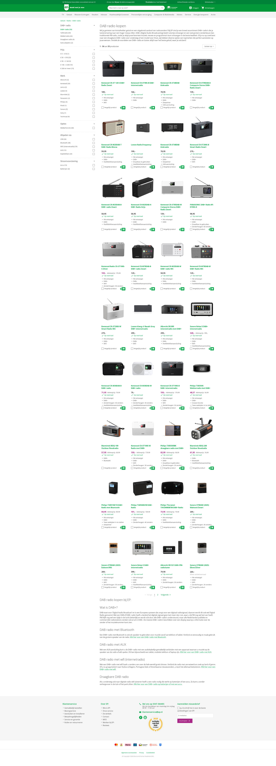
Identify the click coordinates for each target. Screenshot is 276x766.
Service (188, 14)
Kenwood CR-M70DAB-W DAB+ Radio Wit (200, 267)
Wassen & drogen (81, 14)
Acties (213, 14)
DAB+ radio (76, 21)
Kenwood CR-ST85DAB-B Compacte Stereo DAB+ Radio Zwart (200, 85)
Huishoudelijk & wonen (119, 14)
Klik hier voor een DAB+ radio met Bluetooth (148, 637)
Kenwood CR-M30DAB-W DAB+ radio (141, 387)
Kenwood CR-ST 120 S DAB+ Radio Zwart (113, 84)
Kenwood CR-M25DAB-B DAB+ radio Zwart (111, 205)
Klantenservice (70, 704)
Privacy (141, 753)
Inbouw (104, 14)
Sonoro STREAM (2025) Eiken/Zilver (199, 566)
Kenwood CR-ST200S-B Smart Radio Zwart (199, 145)
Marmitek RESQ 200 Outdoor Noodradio (198, 447)
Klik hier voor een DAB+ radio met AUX (195, 652)
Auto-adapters (66, 43)
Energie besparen (201, 14)
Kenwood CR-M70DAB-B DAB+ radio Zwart (141, 267)
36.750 (64, 2)
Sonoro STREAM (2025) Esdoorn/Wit (110, 566)
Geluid (69, 14)
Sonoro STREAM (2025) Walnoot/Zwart (199, 506)
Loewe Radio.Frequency (141, 144)
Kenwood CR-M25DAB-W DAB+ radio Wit (171, 267)
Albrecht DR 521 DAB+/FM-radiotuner (172, 566)
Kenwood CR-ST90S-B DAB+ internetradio (142, 84)
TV (63, 14)
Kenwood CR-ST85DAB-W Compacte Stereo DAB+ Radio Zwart (171, 207)
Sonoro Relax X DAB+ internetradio (199, 327)
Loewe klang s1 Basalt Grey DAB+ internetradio (143, 327)
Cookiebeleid (150, 753)
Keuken (95, 14)
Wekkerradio (66, 36)
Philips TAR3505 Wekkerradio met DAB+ (200, 387)
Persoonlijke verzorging (141, 14)
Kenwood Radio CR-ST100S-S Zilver (113, 267)
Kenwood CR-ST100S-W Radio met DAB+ (141, 447)
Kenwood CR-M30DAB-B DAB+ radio (111, 387)
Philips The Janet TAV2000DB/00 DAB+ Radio (172, 506)
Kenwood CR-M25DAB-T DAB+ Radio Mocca (111, 145)
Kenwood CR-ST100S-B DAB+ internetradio (170, 387)
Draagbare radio (67, 39)
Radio (69, 21)
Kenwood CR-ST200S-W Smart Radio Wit (111, 327)
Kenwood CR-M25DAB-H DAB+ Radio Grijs (141, 205)
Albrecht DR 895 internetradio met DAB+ (171, 327)
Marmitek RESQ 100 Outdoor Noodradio (109, 447)
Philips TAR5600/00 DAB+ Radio (141, 506)
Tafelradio (65, 33)
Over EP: (105, 704)
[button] (77, 25)
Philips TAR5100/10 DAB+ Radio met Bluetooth (112, 506)
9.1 (95, 2)
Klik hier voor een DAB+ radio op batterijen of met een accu (158, 684)
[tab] (77, 25)
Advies (179, 14)
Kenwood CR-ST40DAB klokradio (170, 84)
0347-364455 (158, 704)
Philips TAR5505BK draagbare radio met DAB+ (172, 447)
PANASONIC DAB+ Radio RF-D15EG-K (202, 205)
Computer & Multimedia (164, 14)
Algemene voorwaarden (129, 753)
